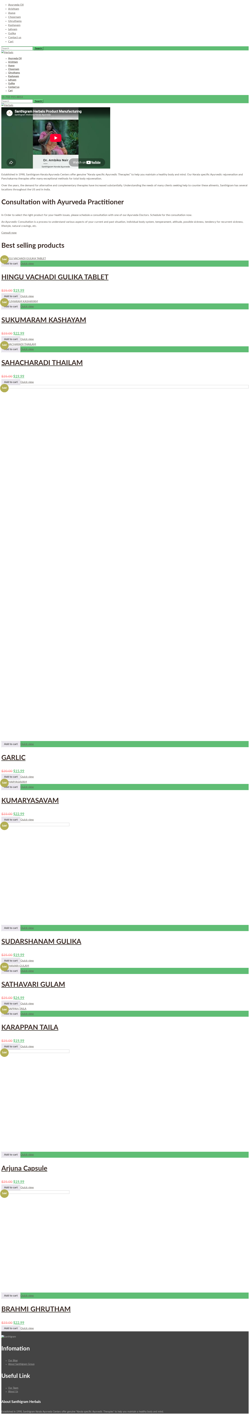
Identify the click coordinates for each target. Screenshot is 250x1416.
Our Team (13, 1388)
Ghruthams (15, 21)
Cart (10, 41)
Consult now (9, 232)
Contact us (14, 37)
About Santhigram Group (21, 1364)
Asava (11, 13)
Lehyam (12, 29)
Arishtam (13, 8)
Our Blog (13, 1360)
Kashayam (14, 25)
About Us (13, 1391)
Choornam (14, 17)
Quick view (27, 263)
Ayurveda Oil (16, 4)
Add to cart (11, 263)
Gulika (12, 33)
